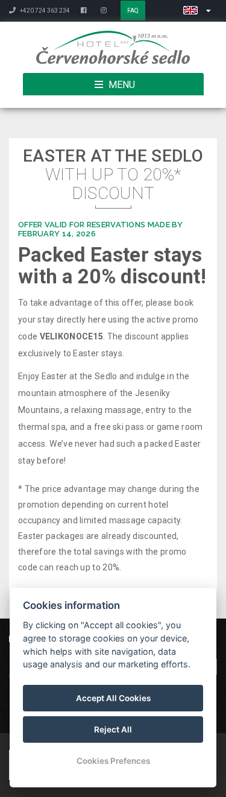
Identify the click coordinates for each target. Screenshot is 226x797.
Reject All (113, 729)
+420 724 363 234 (44, 10)
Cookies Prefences (113, 761)
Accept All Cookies (113, 698)
